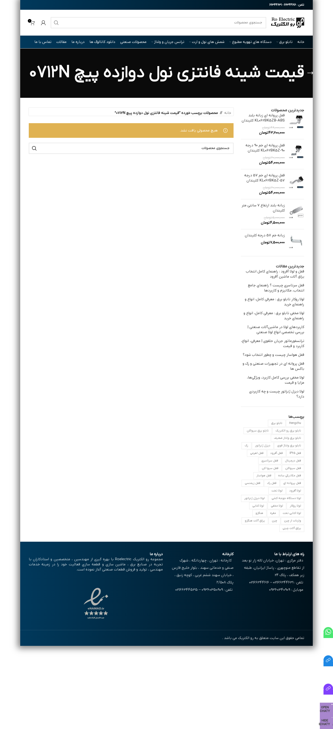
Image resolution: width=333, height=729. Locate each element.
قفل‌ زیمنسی (252, 483)
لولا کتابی (258, 506)
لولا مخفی (277, 506)
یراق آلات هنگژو (255, 521)
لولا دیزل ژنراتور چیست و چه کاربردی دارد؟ (276, 394)
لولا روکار (295, 506)
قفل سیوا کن (270, 468)
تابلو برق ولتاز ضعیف (287, 438)
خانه (227, 112)
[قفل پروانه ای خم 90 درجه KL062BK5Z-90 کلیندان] (296, 154)
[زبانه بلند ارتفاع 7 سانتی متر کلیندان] (296, 214)
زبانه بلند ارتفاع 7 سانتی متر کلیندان (263, 208)
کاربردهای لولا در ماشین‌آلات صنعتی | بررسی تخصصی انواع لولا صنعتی (275, 330)
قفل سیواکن (293, 468)
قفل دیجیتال (293, 461)
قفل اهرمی (257, 453)
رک (246, 446)
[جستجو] (56, 22)
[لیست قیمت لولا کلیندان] (328, 692)
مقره (273, 513)
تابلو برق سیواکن (258, 431)
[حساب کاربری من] (43, 23)
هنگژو (259, 513)
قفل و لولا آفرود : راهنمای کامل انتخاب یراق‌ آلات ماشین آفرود (275, 274)
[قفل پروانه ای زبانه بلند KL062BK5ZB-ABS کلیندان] (296, 124)
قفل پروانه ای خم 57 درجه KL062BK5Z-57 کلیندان (264, 178)
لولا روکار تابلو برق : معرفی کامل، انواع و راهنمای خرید (274, 302)
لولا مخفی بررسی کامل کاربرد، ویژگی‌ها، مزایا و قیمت (275, 380)
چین (274, 521)
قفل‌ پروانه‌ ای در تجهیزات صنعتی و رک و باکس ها (273, 366)
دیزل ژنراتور (262, 446)
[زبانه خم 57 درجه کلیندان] (296, 241)
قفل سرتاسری (269, 461)
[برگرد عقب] (310, 73)
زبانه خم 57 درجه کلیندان (265, 235)
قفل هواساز (263, 476)
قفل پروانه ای (292, 483)
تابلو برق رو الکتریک (288, 431)
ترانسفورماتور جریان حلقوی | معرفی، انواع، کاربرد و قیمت (272, 344)
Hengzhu (295, 423)
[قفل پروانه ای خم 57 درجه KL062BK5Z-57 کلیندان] (296, 184)
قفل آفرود (276, 453)
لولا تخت (277, 491)
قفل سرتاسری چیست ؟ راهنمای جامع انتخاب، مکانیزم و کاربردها (276, 288)
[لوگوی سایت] (287, 22)
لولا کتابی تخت (292, 513)
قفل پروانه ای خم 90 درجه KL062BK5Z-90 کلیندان (265, 148)
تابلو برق (276, 423)
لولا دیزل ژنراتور (254, 498)
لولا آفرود (295, 491)
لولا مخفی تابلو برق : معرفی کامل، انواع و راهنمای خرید (274, 316)
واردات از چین (292, 521)
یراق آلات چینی (292, 528)
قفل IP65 (295, 453)
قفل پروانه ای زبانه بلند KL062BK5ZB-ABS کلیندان (263, 118)
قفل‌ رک (271, 483)
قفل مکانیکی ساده (289, 476)
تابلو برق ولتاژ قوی (289, 446)
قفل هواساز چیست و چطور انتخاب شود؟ (273, 354)
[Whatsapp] (328, 635)
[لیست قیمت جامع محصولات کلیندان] (328, 663)
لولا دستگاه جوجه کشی (286, 498)
